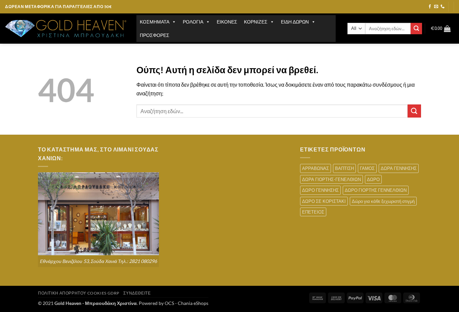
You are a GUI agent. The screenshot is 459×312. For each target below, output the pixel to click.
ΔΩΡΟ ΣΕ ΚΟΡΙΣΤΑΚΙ (324, 201)
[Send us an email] (436, 6)
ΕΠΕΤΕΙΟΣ (313, 212)
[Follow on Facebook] (430, 6)
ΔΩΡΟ (373, 179)
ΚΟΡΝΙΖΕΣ (255, 22)
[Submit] (416, 28)
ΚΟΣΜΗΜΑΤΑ (154, 22)
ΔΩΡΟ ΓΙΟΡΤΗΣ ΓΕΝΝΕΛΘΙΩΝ (376, 190)
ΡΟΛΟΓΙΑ (193, 22)
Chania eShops (193, 303)
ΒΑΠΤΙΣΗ (344, 168)
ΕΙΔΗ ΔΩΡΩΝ (295, 22)
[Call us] (443, 6)
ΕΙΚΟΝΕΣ (227, 22)
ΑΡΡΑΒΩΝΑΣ (315, 168)
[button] (440, 28)
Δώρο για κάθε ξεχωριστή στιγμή (383, 201)
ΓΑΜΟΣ (367, 168)
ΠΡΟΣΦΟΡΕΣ (154, 35)
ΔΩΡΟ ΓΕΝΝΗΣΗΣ (320, 190)
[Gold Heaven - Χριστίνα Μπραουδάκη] (65, 28)
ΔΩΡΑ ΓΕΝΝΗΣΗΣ (399, 168)
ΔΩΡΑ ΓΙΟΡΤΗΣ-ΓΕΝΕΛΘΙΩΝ (331, 179)
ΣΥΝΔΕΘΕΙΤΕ (137, 293)
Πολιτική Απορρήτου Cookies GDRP (78, 293)
